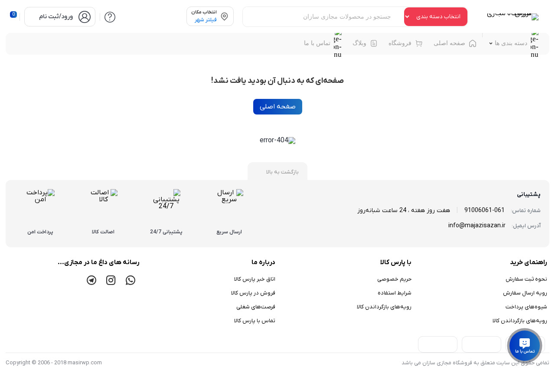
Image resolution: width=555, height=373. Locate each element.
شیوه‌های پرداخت (526, 307)
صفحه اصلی (278, 106)
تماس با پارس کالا (254, 320)
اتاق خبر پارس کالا (254, 279)
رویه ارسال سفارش (525, 293)
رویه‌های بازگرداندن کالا (520, 320)
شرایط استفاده (394, 293)
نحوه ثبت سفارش (526, 279)
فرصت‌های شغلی (255, 307)
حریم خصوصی (394, 279)
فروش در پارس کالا (253, 293)
